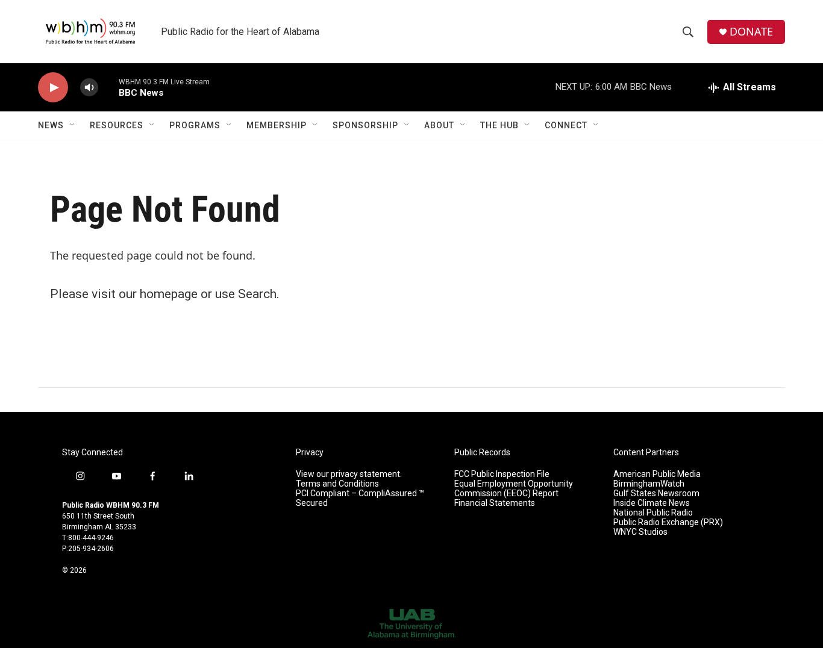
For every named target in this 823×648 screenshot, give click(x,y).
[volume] (89, 87)
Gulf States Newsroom (656, 493)
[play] (53, 88)
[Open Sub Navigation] (73, 125)
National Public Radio (653, 512)
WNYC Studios (640, 532)
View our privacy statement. (349, 474)
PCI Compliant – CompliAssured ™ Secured (360, 498)
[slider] (108, 87)
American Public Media (657, 474)
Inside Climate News (651, 503)
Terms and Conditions (337, 483)
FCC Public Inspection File (501, 474)
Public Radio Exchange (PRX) (668, 522)
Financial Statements (494, 503)
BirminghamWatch (648, 483)
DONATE (751, 31)
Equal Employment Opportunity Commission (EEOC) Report (513, 488)
